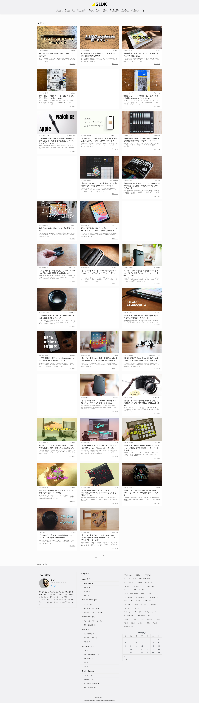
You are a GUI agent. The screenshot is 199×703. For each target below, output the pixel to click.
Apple (59, 10)
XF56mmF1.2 (154, 597)
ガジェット (147, 608)
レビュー (45, 564)
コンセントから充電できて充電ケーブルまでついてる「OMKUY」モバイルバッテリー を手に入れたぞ (141, 273)
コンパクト (128, 612)
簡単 (148, 623)
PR (143, 593)
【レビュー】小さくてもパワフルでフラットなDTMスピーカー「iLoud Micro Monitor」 (98, 446)
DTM (138, 575)
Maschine (86, 679)
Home (39, 564)
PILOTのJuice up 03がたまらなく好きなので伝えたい (57, 54)
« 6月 (125, 659)
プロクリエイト (130, 616)
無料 (133, 623)
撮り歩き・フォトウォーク (91, 612)
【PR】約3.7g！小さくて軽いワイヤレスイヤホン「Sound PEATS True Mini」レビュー (57, 271)
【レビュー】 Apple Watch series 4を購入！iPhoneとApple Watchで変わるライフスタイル (142, 492)
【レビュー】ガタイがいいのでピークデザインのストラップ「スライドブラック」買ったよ (98, 273)
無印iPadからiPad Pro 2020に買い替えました (56, 229)
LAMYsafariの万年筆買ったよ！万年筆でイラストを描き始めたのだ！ (99, 54)
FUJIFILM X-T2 (129, 582)
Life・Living (81, 10)
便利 (135, 619)
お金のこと (87, 658)
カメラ (137, 608)
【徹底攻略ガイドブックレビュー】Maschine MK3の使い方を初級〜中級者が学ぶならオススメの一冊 (142, 185)
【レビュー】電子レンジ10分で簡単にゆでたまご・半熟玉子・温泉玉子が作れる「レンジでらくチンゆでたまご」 (98, 537)
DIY (85, 650)
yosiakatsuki (99, 700)
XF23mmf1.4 (129, 597)
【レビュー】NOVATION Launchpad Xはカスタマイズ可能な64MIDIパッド (141, 316)
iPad (85, 587)
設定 (155, 623)
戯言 (85, 662)
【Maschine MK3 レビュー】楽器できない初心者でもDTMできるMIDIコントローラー (99, 184)
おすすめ (127, 604)
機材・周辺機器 (88, 687)
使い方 (127, 619)
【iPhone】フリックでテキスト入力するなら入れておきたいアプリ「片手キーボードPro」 (99, 139)
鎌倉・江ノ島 (129, 627)
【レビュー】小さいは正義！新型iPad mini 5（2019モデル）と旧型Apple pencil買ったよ (99, 359)
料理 (85, 666)
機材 (126, 623)
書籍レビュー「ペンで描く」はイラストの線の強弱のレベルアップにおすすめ (141, 97)
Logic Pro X (150, 586)
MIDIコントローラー (131, 593)
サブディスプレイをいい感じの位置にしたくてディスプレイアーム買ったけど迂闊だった (56, 446)
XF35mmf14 (141, 597)
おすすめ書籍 (88, 634)
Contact (125, 10)
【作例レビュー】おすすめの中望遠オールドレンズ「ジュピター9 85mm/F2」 (56, 536)
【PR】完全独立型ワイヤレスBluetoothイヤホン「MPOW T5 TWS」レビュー (56, 359)
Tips (150, 593)
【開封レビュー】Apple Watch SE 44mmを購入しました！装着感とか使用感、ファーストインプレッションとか (56, 140)
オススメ (127, 608)
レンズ (151, 616)
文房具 (86, 642)
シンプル (139, 612)
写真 (142, 619)
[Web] (51, 586)
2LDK (102, 697)
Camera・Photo (95, 10)
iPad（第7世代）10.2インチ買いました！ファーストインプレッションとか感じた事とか (99, 229)
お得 (136, 604)
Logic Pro (86, 675)
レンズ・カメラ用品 (90, 608)
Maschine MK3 (140, 590)
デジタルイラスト (89, 638)
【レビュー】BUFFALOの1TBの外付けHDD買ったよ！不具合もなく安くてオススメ (98, 401)
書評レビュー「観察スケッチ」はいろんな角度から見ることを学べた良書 (56, 97)
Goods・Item (70, 10)
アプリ (144, 604)
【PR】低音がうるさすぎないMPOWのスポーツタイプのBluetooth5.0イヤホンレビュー (142, 359)
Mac (85, 595)
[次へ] (103, 555)
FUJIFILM (148, 575)
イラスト (153, 604)
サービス (86, 604)
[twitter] (54, 586)
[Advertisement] (99, 86)
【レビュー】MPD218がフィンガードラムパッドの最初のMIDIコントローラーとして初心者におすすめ (98, 492)
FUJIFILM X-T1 (145, 579)
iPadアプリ (149, 582)
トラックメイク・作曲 (90, 683)
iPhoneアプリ (138, 586)
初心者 (150, 619)
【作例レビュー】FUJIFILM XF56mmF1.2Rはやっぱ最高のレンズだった (56, 316)
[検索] (142, 10)
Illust (105, 10)
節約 (141, 623)
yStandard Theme (89, 700)
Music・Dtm (114, 10)
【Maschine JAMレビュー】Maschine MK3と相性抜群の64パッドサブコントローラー (141, 139)
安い (158, 619)
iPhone (86, 591)
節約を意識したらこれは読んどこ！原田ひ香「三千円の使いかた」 (141, 54)
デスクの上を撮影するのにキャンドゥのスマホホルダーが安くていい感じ (56, 491)
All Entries (135, 10)
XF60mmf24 (129, 601)
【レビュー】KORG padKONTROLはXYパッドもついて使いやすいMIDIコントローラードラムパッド (141, 447)
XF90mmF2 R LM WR (144, 601)
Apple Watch (87, 583)
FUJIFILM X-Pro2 (130, 579)
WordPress (112, 700)
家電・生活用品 (88, 625)
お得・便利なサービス (90, 654)
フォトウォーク (151, 612)
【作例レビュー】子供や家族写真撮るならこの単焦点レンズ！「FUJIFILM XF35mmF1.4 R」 (141, 402)
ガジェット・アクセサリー (91, 621)
